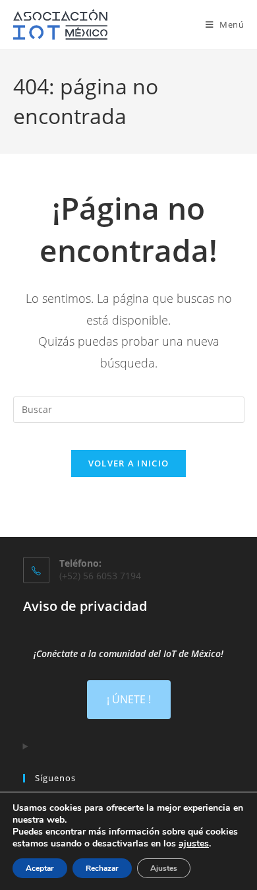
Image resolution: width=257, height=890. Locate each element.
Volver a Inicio (128, 463)
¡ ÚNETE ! (129, 699)
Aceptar (40, 868)
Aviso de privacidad (85, 606)
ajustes (194, 844)
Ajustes (163, 868)
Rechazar (102, 868)
